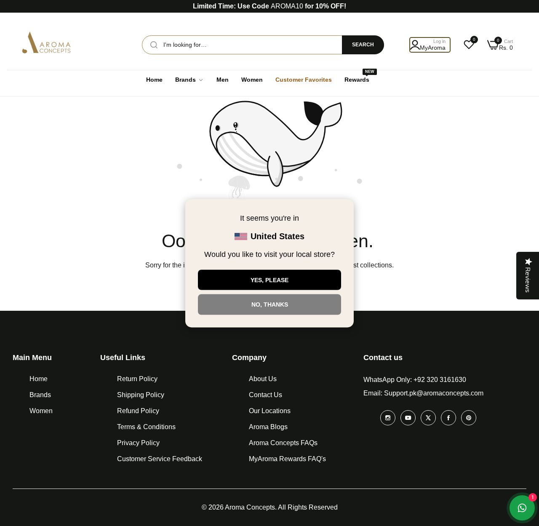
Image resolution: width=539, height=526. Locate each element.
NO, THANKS (269, 304)
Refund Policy (138, 410)
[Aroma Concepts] (47, 44)
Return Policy (137, 378)
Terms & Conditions (146, 426)
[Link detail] (387, 417)
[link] (189, 79)
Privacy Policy (138, 442)
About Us (263, 378)
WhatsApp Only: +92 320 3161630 (414, 379)
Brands (40, 394)
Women (41, 410)
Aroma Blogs (268, 426)
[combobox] (263, 44)
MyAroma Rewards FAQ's (287, 458)
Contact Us (265, 394)
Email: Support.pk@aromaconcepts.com (423, 393)
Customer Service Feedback (159, 458)
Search (363, 45)
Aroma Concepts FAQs (283, 442)
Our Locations (270, 410)
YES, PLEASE (269, 279)
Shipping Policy (140, 394)
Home (38, 378)
